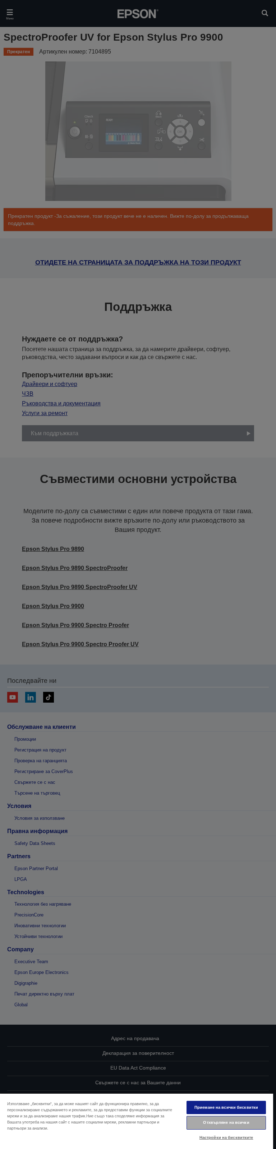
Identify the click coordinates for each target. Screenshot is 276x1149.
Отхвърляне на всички (226, 1122)
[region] (136, 1121)
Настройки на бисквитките (226, 1137)
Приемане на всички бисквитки (226, 1107)
